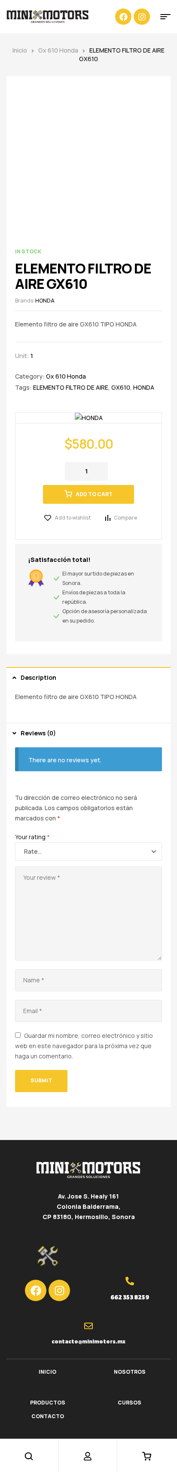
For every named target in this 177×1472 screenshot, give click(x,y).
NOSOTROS (130, 1371)
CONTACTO (47, 1416)
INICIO (47, 1371)
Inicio (19, 50)
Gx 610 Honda (58, 50)
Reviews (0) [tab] (38, 733)
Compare (125, 517)
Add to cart (94, 494)
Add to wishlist (73, 517)
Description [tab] (38, 677)
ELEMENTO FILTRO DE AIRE (70, 387)
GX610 (120, 387)
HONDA (45, 300)
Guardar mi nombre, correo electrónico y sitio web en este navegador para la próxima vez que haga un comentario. (84, 1045)
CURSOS (129, 1402)
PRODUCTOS (47, 1402)
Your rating (32, 837)
